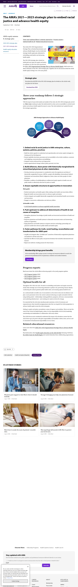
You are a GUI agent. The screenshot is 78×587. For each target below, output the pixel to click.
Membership (49, 583)
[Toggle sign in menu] (74, 6)
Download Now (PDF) (32, 87)
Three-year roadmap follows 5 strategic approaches (37, 39)
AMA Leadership (8, 355)
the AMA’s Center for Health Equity (33, 335)
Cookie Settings (15, 581)
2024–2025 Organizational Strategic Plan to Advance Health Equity (44, 66)
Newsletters (54, 1)
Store (44, 1)
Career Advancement (22, 1)
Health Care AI (59, 547)
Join (23, 6)
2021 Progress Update (30, 274)
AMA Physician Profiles (31, 1)
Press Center (49, 585)
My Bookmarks (74, 10)
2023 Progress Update (30, 278)
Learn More (29, 259)
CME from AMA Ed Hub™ (12, 1)
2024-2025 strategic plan (10, 43)
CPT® (47, 1)
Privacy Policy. (10, 577)
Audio (50, 1)
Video (59, 1)
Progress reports (58, 39)
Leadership (11, 13)
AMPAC (62, 584)
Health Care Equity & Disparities (22, 355)
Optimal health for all (29, 41)
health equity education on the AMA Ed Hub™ (49, 333)
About (5, 13)
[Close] (28, 566)
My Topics (67, 10)
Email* (7, 562)
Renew (31, 6)
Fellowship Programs (33, 547)
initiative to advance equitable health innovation (42, 206)
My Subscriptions (59, 10)
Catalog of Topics (36, 355)
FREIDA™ (4, 1)
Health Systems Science (47, 547)
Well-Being (39, 1)
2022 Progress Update (30, 276)
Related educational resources (44, 41)
